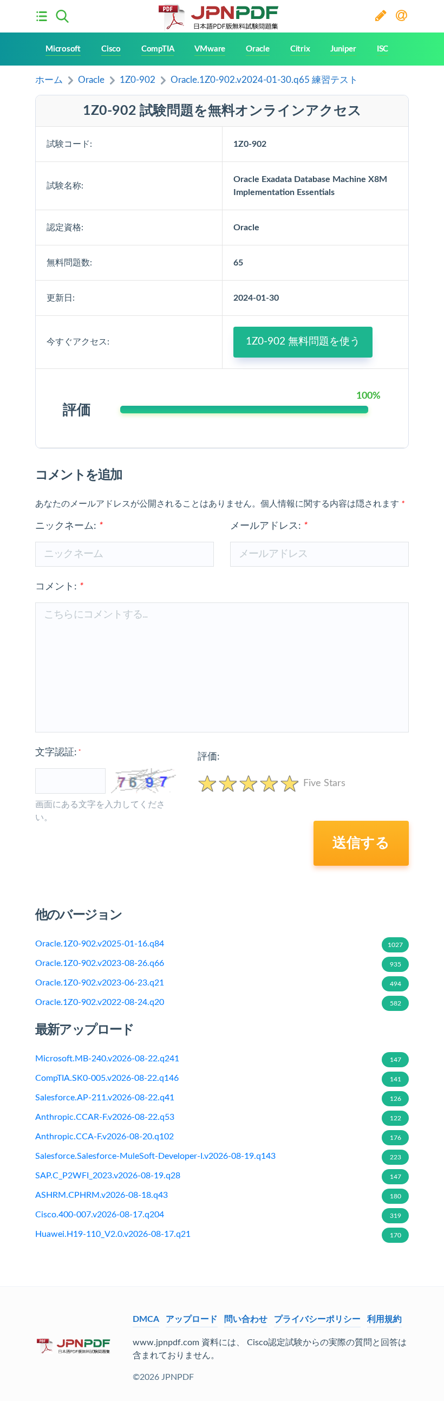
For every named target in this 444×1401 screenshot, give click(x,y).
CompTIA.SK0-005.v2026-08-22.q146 (218, 1078)
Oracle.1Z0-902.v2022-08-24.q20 (218, 1002)
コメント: (59, 587)
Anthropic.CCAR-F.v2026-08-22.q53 (218, 1117)
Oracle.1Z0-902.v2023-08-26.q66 (218, 963)
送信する (361, 843)
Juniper (343, 49)
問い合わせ (245, 1319)
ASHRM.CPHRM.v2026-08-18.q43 (218, 1195)
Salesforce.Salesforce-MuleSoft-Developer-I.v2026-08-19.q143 (218, 1156)
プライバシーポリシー (317, 1319)
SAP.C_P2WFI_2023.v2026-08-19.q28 (218, 1175)
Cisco (111, 49)
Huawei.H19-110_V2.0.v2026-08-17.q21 (218, 1234)
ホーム (49, 80)
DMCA (146, 1319)
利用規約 (384, 1319)
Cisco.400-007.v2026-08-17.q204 (218, 1214)
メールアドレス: (269, 526)
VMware (209, 49)
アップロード (192, 1319)
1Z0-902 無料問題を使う (303, 341)
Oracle (258, 49)
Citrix (300, 49)
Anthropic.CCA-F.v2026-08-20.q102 (218, 1136)
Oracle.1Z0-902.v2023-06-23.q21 (218, 982)
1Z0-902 (137, 80)
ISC (382, 49)
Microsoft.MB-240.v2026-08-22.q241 (218, 1058)
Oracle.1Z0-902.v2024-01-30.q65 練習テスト (264, 80)
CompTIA (157, 49)
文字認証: (58, 752)
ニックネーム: (69, 526)
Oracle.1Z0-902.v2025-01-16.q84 (219, 943)
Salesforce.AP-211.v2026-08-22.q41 (218, 1097)
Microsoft (63, 49)
